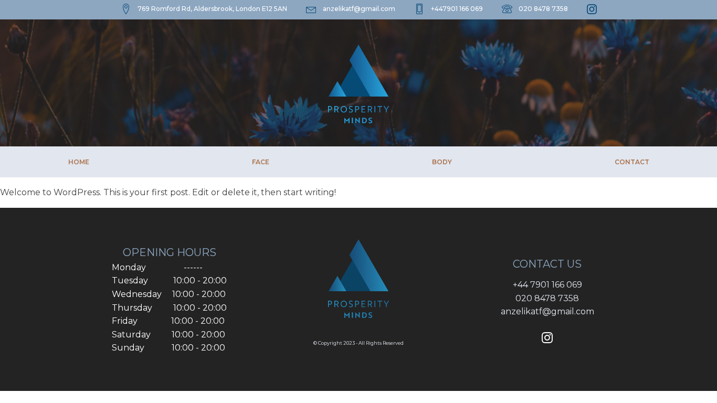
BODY (442, 162)
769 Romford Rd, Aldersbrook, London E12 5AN (212, 9)
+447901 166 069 (457, 9)
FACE (260, 162)
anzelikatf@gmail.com (359, 9)
